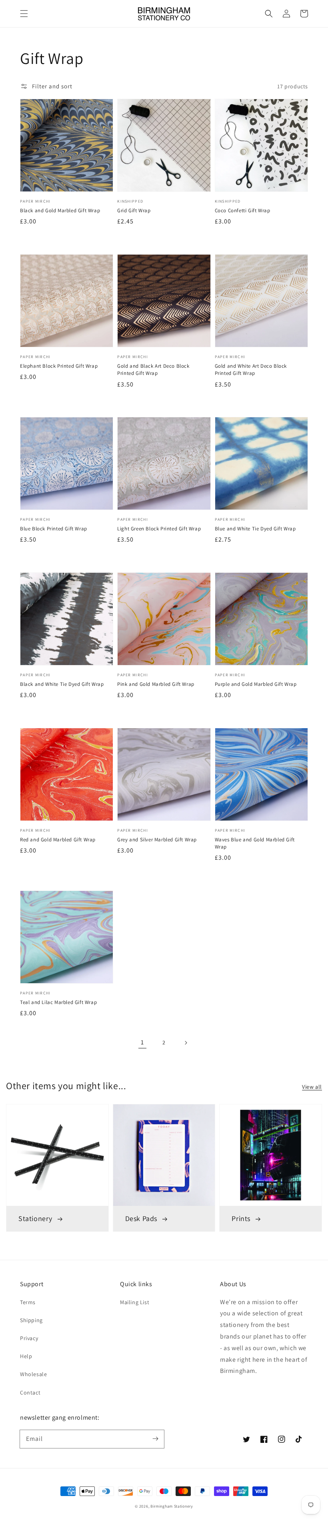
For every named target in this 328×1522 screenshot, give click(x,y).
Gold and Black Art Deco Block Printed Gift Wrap (153, 370)
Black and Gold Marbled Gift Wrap (60, 210)
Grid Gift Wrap (133, 210)
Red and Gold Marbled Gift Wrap (58, 839)
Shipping (31, 1320)
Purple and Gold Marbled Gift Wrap (256, 684)
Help (26, 1356)
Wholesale (33, 1374)
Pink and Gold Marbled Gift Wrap (155, 684)
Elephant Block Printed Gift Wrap (59, 366)
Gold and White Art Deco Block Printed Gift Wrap (251, 370)
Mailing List (134, 1302)
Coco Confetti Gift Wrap (242, 210)
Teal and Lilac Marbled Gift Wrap (58, 1002)
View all (312, 1086)
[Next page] (185, 1043)
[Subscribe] (155, 1439)
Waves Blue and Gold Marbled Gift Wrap (255, 843)
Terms (28, 1302)
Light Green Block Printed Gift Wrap (159, 528)
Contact (30, 1392)
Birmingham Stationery (171, 1506)
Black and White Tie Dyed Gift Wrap (62, 684)
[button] (24, 13)
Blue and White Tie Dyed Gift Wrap (255, 528)
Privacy (29, 1338)
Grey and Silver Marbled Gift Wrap (157, 839)
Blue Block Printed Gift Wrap (53, 528)
